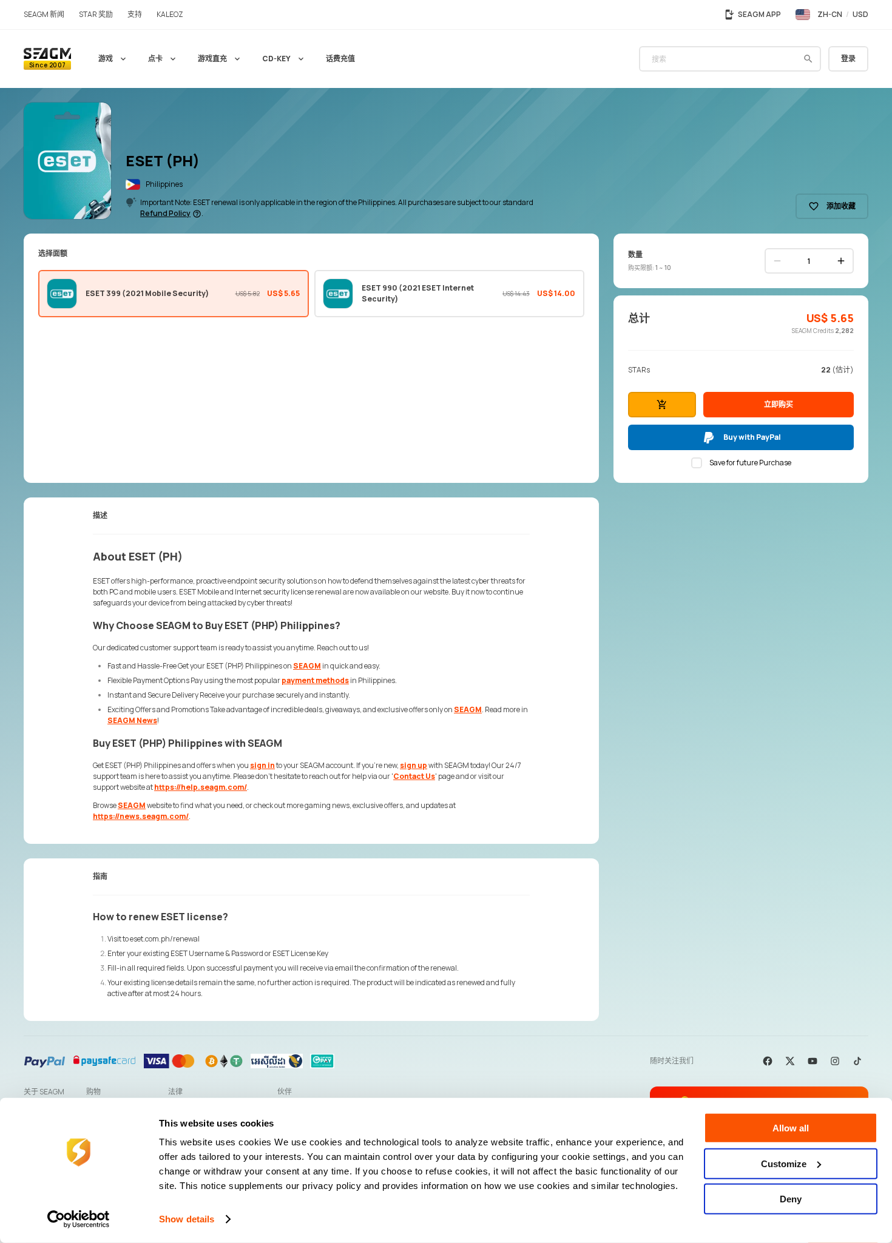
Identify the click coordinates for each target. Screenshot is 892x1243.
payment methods (315, 680)
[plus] (841, 261)
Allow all (790, 1128)
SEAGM (307, 666)
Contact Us (414, 776)
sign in (262, 765)
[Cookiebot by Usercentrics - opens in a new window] (78, 1219)
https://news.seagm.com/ (141, 816)
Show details (186, 1219)
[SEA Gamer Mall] (47, 59)
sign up (413, 765)
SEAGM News (132, 720)
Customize (783, 1163)
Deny (791, 1199)
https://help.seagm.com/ (200, 787)
